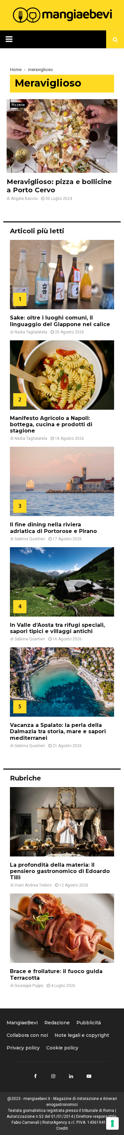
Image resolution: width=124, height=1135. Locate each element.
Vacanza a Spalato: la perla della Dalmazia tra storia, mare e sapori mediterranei (58, 731)
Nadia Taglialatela (31, 332)
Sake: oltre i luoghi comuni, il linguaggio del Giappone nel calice (60, 321)
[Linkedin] (71, 1076)
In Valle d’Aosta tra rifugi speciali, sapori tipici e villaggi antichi (57, 628)
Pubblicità (88, 1023)
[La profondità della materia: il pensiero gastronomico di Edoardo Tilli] (62, 821)
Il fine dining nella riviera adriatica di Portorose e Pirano (54, 527)
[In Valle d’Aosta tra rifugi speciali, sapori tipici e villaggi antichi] (62, 582)
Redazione (57, 1023)
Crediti (62, 1128)
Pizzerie (18, 105)
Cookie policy (62, 1048)
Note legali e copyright (82, 1035)
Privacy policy (23, 1048)
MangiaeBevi (22, 1023)
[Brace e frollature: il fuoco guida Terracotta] (62, 928)
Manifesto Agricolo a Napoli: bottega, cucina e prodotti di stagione (51, 424)
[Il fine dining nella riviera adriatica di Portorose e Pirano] (62, 481)
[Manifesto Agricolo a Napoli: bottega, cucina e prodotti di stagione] (62, 375)
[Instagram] (53, 1076)
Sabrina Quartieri (30, 539)
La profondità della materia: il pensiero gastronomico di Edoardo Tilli (60, 871)
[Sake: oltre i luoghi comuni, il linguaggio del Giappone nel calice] (62, 274)
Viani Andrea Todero (33, 885)
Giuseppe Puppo (29, 985)
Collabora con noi (27, 1035)
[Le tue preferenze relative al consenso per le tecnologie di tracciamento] (112, 1123)
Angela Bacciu (24, 198)
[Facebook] (35, 1076)
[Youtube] (89, 1076)
